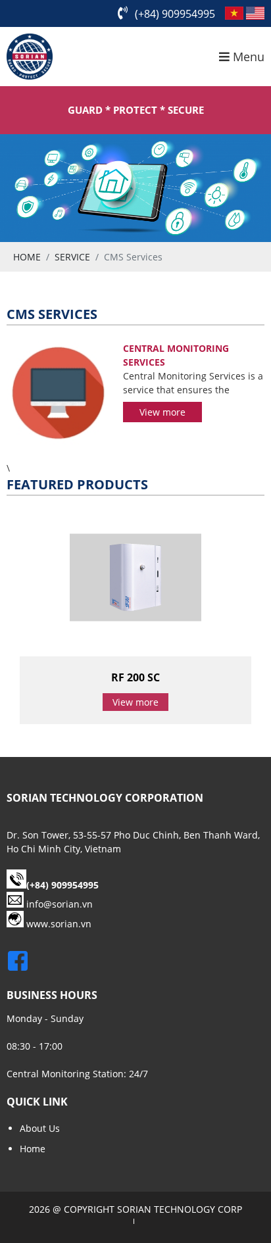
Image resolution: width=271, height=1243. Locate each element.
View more (162, 412)
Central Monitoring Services (176, 355)
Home (32, 1148)
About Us (40, 1128)
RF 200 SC (135, 677)
